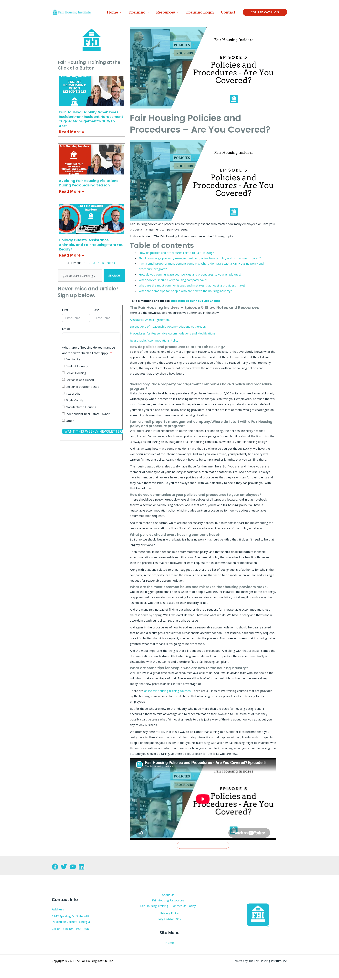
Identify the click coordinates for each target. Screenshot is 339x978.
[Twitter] (64, 866)
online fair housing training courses (167, 691)
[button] (265, 12)
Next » (111, 263)
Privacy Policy (169, 913)
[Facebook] (55, 866)
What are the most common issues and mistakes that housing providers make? (192, 285)
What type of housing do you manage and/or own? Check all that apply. (88, 350)
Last (96, 310)
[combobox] (80, 275)
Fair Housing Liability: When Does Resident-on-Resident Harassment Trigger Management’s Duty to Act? (91, 119)
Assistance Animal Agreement (150, 320)
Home (112, 12)
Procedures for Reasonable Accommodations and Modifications (173, 333)
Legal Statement (169, 918)
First (65, 310)
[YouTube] (72, 866)
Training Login (200, 12)
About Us (168, 895)
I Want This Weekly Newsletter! (92, 431)
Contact (228, 12)
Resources (165, 12)
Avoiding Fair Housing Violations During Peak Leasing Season (88, 183)
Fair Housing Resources (168, 900)
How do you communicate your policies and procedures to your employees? (190, 274)
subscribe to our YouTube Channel (195, 301)
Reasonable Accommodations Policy (154, 340)
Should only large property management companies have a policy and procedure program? (200, 258)
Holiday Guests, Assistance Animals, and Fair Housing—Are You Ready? (91, 245)
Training (137, 12)
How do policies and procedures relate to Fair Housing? (176, 253)
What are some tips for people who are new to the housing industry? (185, 291)
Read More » (71, 131)
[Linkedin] (81, 866)
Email (66, 329)
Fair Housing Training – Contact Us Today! (168, 906)
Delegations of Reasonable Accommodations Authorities (168, 326)
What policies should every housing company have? (173, 280)
